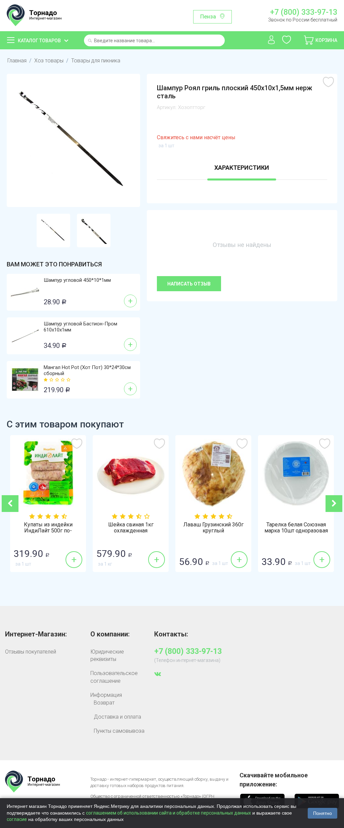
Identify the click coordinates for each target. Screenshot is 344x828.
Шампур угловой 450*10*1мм (77, 280)
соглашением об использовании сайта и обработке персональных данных (168, 813)
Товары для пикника (95, 60)
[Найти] (90, 41)
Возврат (104, 703)
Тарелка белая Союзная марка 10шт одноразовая (296, 528)
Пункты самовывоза (119, 731)
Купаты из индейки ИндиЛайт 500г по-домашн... (48, 531)
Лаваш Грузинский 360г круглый (213, 528)
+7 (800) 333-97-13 (303, 12)
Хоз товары (48, 60)
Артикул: (166, 107)
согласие (17, 819)
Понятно (322, 813)
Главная (17, 60)
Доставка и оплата (117, 717)
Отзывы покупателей (30, 652)
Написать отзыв (189, 284)
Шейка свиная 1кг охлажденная (131, 528)
